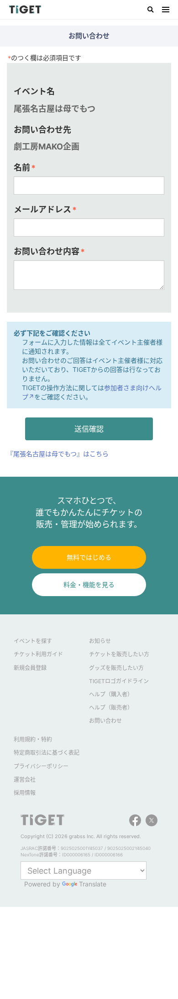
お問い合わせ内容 (49, 252)
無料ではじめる (89, 557)
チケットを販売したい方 (119, 654)
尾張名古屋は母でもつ (54, 108)
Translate (92, 884)
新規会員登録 (30, 667)
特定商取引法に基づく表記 (46, 752)
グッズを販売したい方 (116, 667)
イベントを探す (33, 641)
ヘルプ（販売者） (111, 707)
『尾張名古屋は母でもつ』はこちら (58, 454)
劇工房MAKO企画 (46, 146)
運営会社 (25, 779)
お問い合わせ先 (42, 129)
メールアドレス (45, 210)
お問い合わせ (105, 720)
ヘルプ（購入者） (111, 694)
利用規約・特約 (33, 739)
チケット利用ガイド (38, 654)
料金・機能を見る (89, 584)
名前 (25, 168)
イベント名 (34, 91)
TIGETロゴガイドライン (119, 681)
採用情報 (25, 792)
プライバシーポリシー (41, 766)
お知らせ (100, 641)
